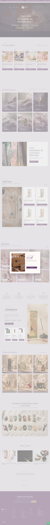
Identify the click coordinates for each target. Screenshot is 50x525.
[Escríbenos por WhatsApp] (48, 523)
